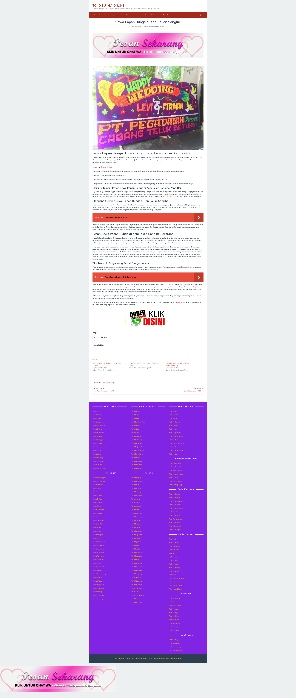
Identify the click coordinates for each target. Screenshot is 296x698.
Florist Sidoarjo (136, 577)
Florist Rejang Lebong (176, 436)
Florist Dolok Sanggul (176, 463)
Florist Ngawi (135, 545)
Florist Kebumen (97, 422)
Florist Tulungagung (137, 595)
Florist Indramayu (136, 436)
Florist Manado (174, 550)
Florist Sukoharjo (98, 432)
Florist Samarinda (175, 505)
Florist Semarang (98, 461)
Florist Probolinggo (137, 567)
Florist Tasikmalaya (99, 468)
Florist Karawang (136, 440)
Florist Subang (135, 457)
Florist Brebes (97, 443)
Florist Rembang (97, 559)
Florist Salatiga (97, 591)
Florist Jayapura (174, 643)
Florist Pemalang (98, 549)
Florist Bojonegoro (137, 492)
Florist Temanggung (99, 574)
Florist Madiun (97, 415)
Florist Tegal (96, 570)
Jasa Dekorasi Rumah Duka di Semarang (144, 363)
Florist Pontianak (174, 497)
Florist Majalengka (137, 447)
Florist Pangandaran (99, 425)
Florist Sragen (97, 563)
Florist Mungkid (97, 535)
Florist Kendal (97, 524)
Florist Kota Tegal (98, 599)
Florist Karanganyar (99, 447)
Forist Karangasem (175, 605)
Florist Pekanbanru (175, 422)
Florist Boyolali (97, 495)
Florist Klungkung (174, 627)
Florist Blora (96, 418)
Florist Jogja (96, 454)
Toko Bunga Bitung (175, 589)
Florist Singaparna (137, 468)
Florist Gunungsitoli (175, 470)
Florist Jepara (97, 513)
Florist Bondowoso (137, 495)
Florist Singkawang (175, 512)
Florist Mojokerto (136, 535)
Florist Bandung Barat (138, 422)
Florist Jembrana (174, 623)
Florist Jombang (136, 506)
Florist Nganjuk (136, 542)
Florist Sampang (136, 574)
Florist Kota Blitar (136, 602)
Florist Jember (135, 502)
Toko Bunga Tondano (176, 585)
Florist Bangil (135, 559)
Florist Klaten (96, 527)
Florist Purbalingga (98, 552)
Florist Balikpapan (175, 494)
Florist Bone (173, 557)
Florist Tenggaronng (175, 519)
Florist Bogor (96, 450)
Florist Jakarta (97, 464)
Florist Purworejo (98, 556)
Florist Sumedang (136, 464)
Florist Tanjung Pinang (176, 443)
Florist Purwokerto (98, 481)
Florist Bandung (97, 457)
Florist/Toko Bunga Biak (177, 647)
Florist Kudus (96, 531)
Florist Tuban (135, 591)
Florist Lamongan (136, 513)
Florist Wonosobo (98, 581)
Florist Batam (173, 440)
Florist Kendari (174, 542)
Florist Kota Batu (136, 599)
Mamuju (171, 553)
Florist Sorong (173, 640)
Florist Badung (174, 609)
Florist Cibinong (97, 436)
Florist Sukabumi (136, 461)
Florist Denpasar (174, 602)
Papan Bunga (168, 194)
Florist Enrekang (174, 567)
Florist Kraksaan (136, 570)
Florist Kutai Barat (175, 522)
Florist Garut (135, 432)
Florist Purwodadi (98, 510)
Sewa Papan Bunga (108, 382)
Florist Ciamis (135, 411)
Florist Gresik (135, 499)
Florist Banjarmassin (176, 508)
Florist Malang (135, 527)
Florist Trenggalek (98, 440)
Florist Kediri (135, 510)
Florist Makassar (174, 546)
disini (186, 153)
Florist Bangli (173, 612)
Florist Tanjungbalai (175, 481)
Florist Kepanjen (136, 531)
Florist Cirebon (135, 429)
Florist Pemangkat (175, 530)
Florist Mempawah (175, 526)
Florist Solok (173, 411)
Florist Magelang (98, 545)
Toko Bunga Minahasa (176, 578)
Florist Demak (97, 506)
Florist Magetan (136, 524)
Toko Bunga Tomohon (176, 582)
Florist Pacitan (135, 549)
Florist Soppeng (174, 571)
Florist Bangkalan (136, 477)
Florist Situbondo (136, 581)
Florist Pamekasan (137, 552)
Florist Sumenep (136, 584)
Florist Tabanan (174, 630)
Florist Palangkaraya (176, 501)
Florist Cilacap (97, 429)
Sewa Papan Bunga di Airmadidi (103, 389)
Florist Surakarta (98, 595)
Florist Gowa (173, 575)
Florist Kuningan (136, 443)
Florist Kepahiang (174, 432)
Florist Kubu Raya (175, 515)
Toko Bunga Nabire (175, 650)
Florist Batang (97, 488)
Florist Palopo (173, 560)
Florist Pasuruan (136, 556)
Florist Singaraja (174, 598)
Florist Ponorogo (136, 563)
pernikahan (165, 247)
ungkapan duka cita (169, 196)
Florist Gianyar (174, 619)
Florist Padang (174, 415)
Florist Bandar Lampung (177, 450)
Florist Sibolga (173, 477)
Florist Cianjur (135, 425)
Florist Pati (96, 411)
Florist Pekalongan (98, 542)
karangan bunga (180, 302)
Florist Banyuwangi (137, 481)
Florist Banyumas (98, 485)
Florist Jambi (173, 418)
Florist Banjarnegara (99, 477)
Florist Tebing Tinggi (175, 485)
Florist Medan (173, 425)
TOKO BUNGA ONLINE (108, 6)
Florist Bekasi (135, 418)
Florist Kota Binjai (175, 467)
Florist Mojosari (136, 538)
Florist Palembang (175, 447)
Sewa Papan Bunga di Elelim (194, 389)
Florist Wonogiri (97, 577)
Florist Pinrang (174, 564)
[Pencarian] (201, 15)
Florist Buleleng (174, 616)
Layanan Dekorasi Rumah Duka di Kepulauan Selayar (178, 364)
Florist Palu (172, 539)
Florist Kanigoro (136, 488)
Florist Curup (173, 429)
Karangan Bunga (106, 167)
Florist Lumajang (136, 517)
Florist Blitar (135, 485)
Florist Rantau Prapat (176, 474)
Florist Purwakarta (137, 454)
